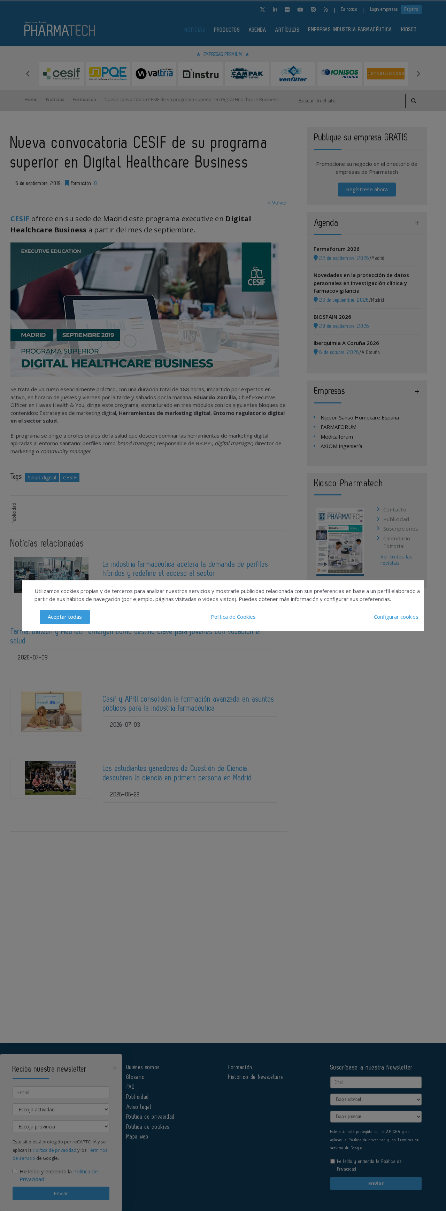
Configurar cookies (396, 616)
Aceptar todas (65, 616)
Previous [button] (27, 73)
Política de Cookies (233, 616)
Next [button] (418, 73)
